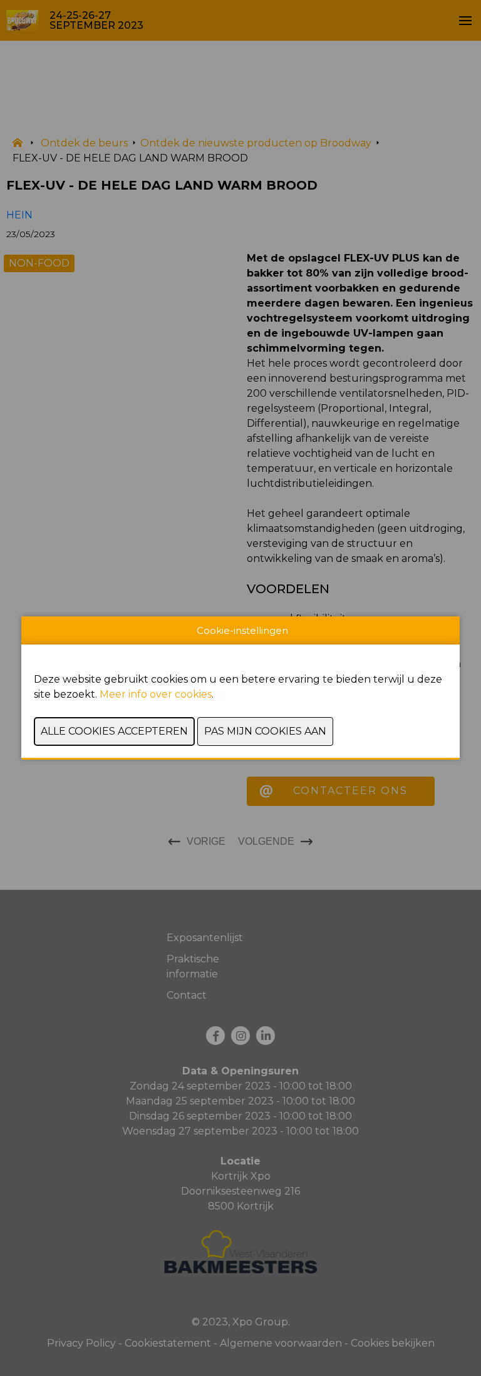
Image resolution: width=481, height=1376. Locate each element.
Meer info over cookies (156, 694)
